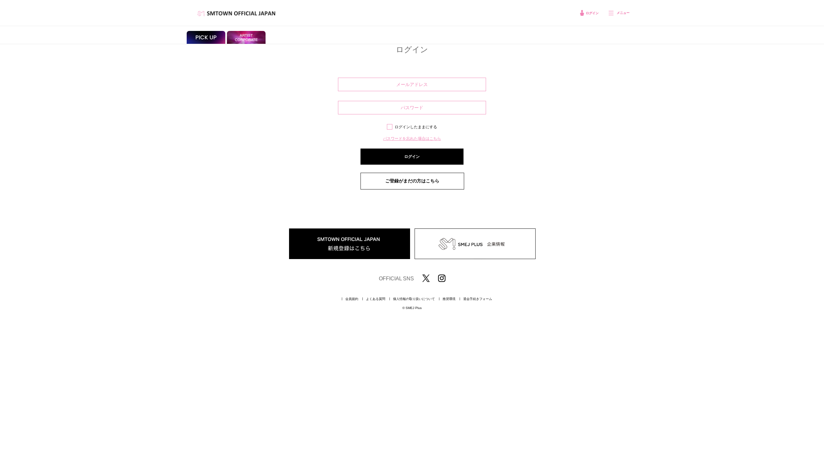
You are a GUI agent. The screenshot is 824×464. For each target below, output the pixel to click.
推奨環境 (449, 299)
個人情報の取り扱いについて (414, 299)
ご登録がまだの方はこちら (412, 180)
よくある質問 (375, 299)
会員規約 (351, 299)
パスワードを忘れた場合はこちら (412, 138)
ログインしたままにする (416, 127)
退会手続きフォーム (477, 299)
